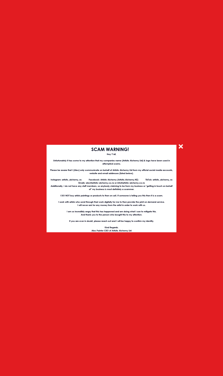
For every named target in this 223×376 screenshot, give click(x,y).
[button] (181, 146)
